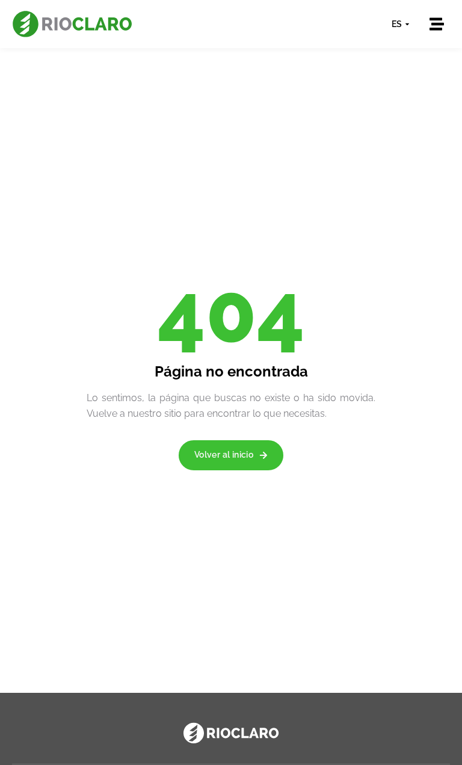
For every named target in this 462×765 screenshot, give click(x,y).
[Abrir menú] (437, 24)
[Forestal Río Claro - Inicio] (72, 24)
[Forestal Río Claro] (231, 733)
